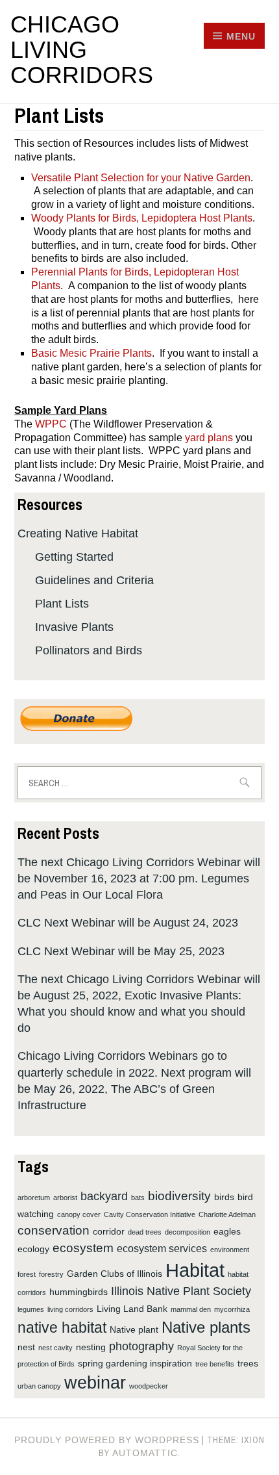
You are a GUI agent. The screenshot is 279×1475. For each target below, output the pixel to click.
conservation (54, 1230)
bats (138, 1197)
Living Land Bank (132, 1308)
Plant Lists (62, 603)
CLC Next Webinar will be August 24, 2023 (128, 922)
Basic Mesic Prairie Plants (91, 353)
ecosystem (83, 1247)
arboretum (34, 1197)
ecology (33, 1249)
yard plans (209, 437)
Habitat (194, 1270)
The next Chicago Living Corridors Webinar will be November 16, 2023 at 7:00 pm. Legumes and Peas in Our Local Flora (139, 878)
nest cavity (55, 1348)
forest (27, 1274)
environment (229, 1249)
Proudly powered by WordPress (106, 1440)
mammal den (191, 1309)
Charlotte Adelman (227, 1214)
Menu (241, 36)
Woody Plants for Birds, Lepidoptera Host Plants (141, 218)
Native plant (134, 1329)
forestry (51, 1274)
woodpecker (148, 1386)
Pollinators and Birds (88, 650)
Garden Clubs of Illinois (114, 1273)
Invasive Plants (74, 627)
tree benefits (214, 1364)
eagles (227, 1231)
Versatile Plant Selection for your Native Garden (140, 177)
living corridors (70, 1309)
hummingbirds (78, 1292)
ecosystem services (162, 1248)
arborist (65, 1197)
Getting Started (74, 556)
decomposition (187, 1232)
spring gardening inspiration (135, 1363)
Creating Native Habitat (78, 533)
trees (247, 1363)
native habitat (62, 1328)
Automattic (145, 1453)
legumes (31, 1309)
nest (26, 1347)
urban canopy (39, 1386)
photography (141, 1346)
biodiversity (179, 1195)
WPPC (51, 424)
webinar (95, 1382)
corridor (109, 1231)
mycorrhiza (232, 1309)
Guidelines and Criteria (94, 580)
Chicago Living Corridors (81, 49)
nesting (91, 1347)
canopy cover (79, 1214)
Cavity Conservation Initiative (149, 1214)
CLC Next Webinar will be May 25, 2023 (121, 951)
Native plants (206, 1327)
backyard (104, 1196)
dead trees (145, 1232)
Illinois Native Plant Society (181, 1291)
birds (224, 1197)
